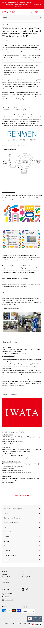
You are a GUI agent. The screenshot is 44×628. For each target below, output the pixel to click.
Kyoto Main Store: (7, 434)
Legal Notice (22, 623)
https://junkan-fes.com (8, 192)
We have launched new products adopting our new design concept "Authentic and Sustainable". (17, 4)
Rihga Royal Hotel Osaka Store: (11, 461)
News (8, 24)
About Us (4, 571)
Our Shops (4, 574)
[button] (36, 624)
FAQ (23, 574)
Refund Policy (5, 582)
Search (24, 571)
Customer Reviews (7, 577)
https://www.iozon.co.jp (8, 356)
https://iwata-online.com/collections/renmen (14, 145)
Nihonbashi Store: (7, 476)
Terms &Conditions (7, 579)
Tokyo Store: (6, 447)
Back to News (23, 495)
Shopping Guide (26, 577)
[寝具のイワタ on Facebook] (27, 589)
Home (3, 24)
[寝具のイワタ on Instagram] (23, 589)
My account (25, 579)
